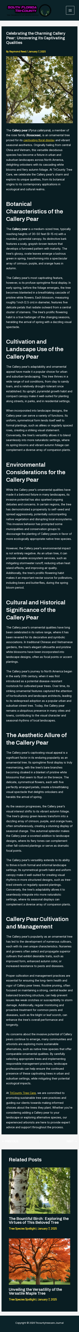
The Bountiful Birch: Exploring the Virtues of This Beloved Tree (39, 1220)
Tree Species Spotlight (22, 1228)
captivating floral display (39, 140)
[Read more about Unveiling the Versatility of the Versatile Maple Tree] (39, 1261)
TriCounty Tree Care (23, 1093)
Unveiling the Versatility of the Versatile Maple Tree (35, 1291)
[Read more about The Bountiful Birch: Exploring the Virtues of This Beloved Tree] (39, 1190)
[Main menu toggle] (70, 10)
